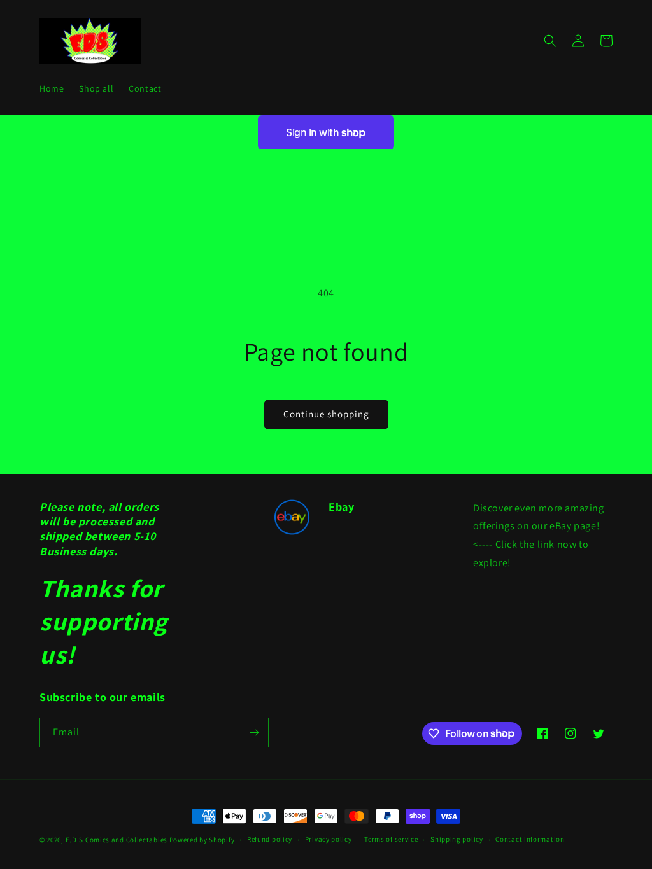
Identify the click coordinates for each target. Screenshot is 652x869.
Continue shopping (326, 414)
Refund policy (269, 839)
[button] (550, 41)
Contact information (529, 839)
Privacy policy (328, 839)
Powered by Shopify (202, 839)
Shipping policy (456, 839)
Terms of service (391, 839)
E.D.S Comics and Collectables (116, 839)
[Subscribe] (254, 732)
